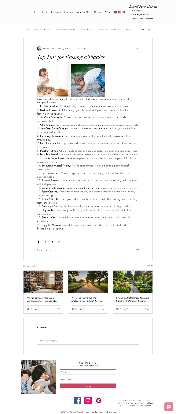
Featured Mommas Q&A (65, 29)
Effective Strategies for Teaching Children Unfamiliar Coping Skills (132, 299)
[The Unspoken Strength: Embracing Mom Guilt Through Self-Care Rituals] (88, 282)
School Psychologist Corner (110, 29)
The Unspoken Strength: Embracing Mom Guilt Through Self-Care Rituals (88, 299)
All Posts (26, 29)
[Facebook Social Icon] (77, 400)
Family (128, 29)
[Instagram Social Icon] (119, 12)
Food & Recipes (87, 29)
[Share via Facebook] (38, 241)
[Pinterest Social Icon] (123, 12)
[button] (149, 30)
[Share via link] (58, 241)
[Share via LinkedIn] (52, 241)
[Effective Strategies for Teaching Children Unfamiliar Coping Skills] (132, 282)
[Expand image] (54, 80)
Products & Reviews (43, 29)
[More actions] (137, 48)
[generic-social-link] (115, 12)
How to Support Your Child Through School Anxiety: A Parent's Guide (41, 299)
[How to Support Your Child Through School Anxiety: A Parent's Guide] (43, 282)
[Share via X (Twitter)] (45, 241)
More (139, 29)
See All (150, 265)
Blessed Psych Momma (144, 6)
